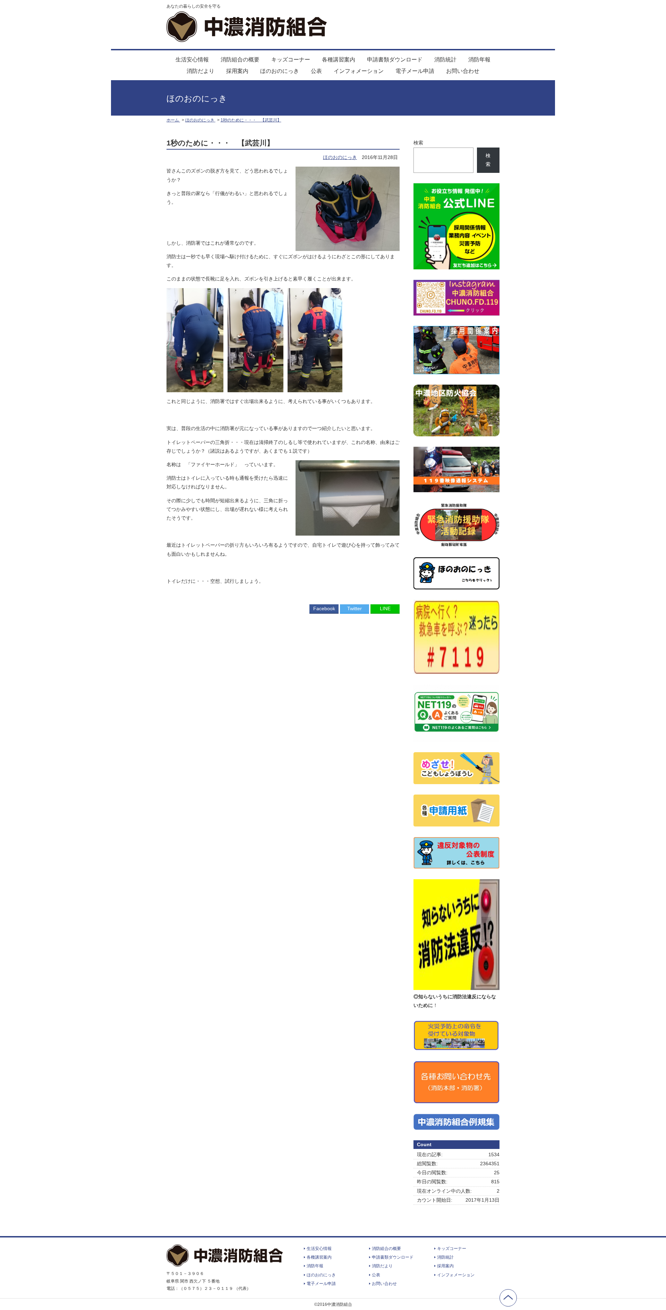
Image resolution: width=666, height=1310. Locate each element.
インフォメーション (359, 71)
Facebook (324, 608)
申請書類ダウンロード (394, 59)
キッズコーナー (290, 59)
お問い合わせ (462, 71)
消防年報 (479, 59)
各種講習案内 (338, 59)
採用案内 (237, 71)
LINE (385, 608)
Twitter (354, 608)
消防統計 (445, 59)
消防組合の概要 (240, 59)
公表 (316, 71)
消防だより (200, 71)
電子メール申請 (414, 71)
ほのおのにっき (279, 71)
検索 (418, 142)
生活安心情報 (192, 59)
